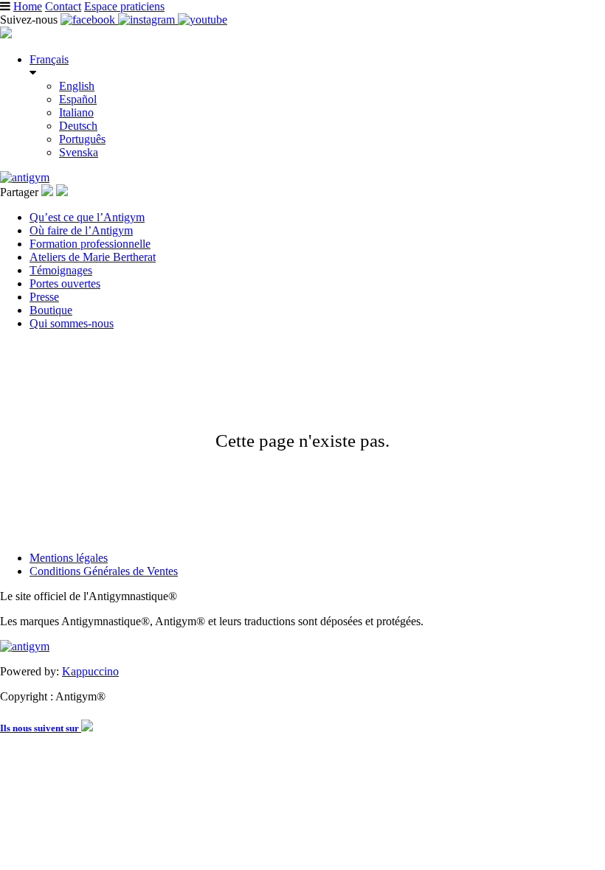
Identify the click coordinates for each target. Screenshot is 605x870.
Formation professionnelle (90, 243)
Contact (63, 6)
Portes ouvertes (65, 283)
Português (82, 139)
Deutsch (78, 125)
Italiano (76, 112)
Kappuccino (90, 671)
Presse (44, 296)
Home (27, 6)
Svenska (78, 152)
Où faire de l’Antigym (81, 230)
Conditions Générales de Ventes (104, 571)
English (76, 86)
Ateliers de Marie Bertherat (93, 257)
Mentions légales (69, 557)
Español (78, 99)
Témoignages (61, 270)
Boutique (51, 310)
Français (49, 59)
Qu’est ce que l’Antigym (87, 217)
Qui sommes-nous (72, 323)
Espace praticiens (124, 6)
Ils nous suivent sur (40, 728)
